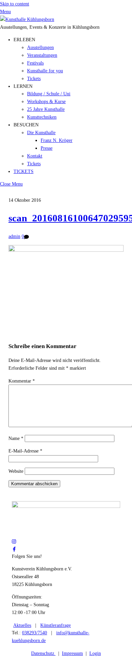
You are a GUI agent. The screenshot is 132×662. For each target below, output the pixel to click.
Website (15, 471)
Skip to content (14, 3)
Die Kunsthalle (41, 132)
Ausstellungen (40, 47)
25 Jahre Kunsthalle (46, 109)
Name (15, 438)
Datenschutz (43, 653)
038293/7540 (34, 632)
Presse (46, 148)
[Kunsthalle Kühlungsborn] (27, 19)
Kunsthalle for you (45, 70)
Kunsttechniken (42, 117)
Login (95, 653)
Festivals (35, 63)
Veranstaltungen (42, 55)
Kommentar (21, 381)
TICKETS (24, 171)
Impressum (72, 653)
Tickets (34, 78)
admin (14, 236)
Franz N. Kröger (56, 140)
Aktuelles (22, 625)
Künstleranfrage (55, 625)
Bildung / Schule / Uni (48, 93)
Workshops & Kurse (46, 101)
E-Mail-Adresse (25, 450)
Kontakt (34, 155)
